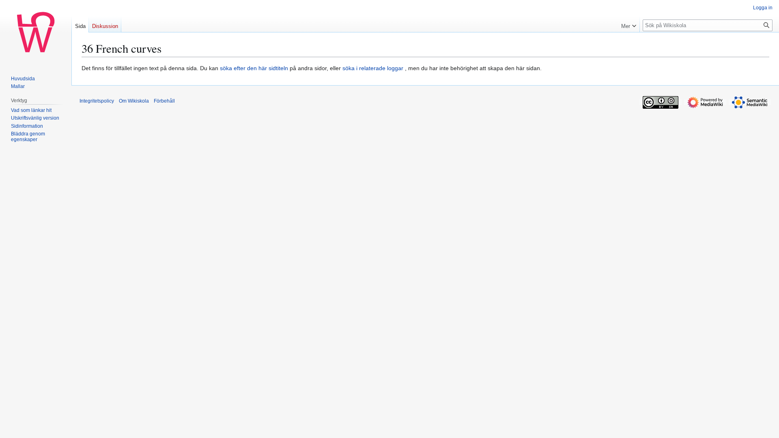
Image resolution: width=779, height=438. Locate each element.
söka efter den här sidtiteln (254, 68)
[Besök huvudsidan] (35, 32)
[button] (628, 24)
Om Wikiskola (134, 101)
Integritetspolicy (97, 101)
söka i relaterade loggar (372, 68)
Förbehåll (164, 101)
